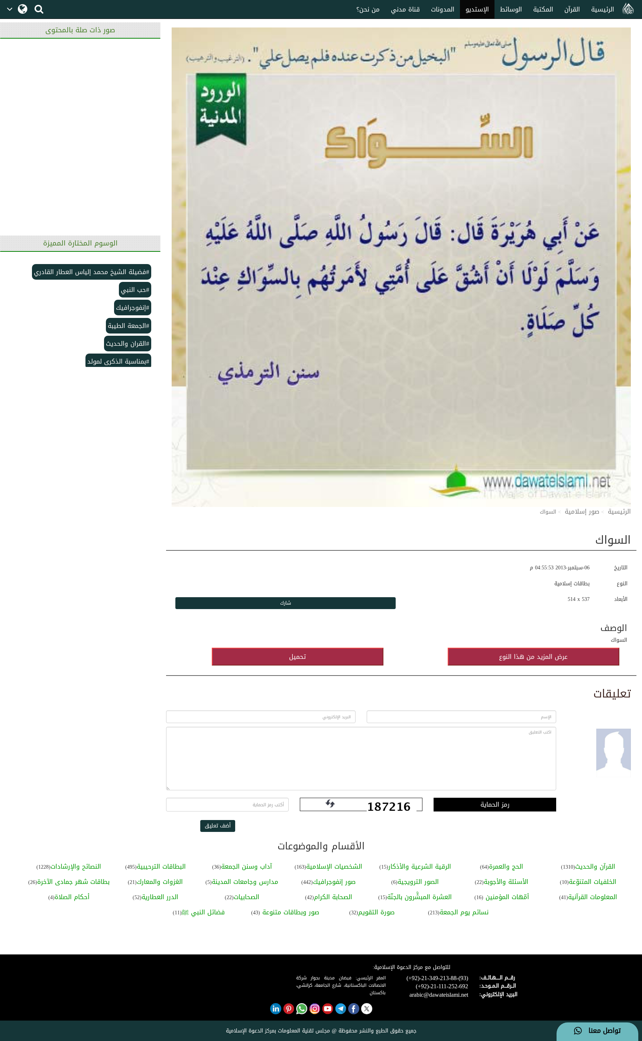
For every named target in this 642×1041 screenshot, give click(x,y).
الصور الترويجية (418, 882)
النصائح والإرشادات (76, 866)
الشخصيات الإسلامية (334, 866)
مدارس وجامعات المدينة (245, 882)
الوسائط (511, 9)
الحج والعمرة (506, 866)
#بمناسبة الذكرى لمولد (118, 361)
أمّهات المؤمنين (506, 897)
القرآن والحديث (595, 866)
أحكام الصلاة (72, 897)
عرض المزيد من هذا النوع (533, 657)
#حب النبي (135, 290)
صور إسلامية (582, 511)
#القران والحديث (127, 343)
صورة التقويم (376, 912)
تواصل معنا (601, 1031)
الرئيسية (602, 9)
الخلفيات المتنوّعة (592, 882)
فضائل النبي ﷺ (203, 912)
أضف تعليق (218, 826)
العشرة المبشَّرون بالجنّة (419, 897)
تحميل (297, 657)
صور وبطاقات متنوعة (289, 912)
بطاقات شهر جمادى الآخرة (73, 882)
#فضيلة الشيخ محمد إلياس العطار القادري (91, 272)
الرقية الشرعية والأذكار (419, 866)
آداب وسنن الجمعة (246, 866)
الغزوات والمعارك (160, 882)
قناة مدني (405, 9)
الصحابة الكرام (333, 897)
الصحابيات (246, 897)
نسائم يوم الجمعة (464, 912)
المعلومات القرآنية (592, 897)
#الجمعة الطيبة (128, 326)
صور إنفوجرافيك (334, 882)
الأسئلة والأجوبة (506, 882)
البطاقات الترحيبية (161, 866)
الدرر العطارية (160, 897)
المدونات (442, 9)
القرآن (572, 9)
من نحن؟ (368, 9)
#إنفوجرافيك (132, 307)
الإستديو (477, 9)
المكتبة (543, 9)
